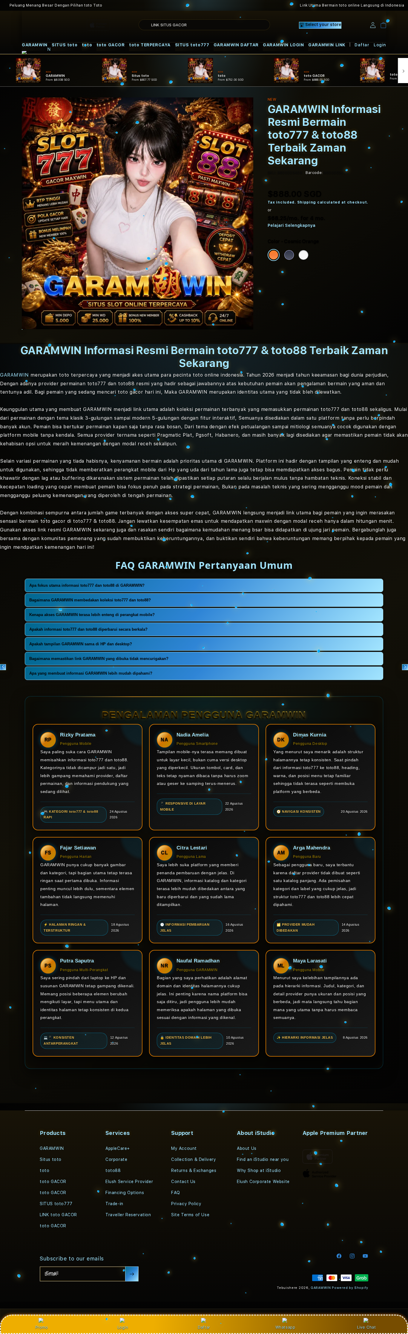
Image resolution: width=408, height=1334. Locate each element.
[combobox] (204, 24)
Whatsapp (285, 1327)
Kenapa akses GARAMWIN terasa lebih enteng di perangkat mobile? (92, 614)
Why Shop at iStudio (259, 1170)
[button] (34, 45)
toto (87, 44)
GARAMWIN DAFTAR (236, 44)
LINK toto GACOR (58, 1214)
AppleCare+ (117, 1148)
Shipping (306, 202)
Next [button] (405, 667)
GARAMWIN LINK (327, 44)
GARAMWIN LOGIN (283, 44)
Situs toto (51, 1159)
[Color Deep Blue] (289, 255)
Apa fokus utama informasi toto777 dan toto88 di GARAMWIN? (87, 585)
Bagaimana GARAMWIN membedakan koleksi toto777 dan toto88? (90, 600)
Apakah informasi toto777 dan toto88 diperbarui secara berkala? (88, 629)
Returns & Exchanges (193, 1170)
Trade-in (114, 1203)
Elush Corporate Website (263, 1181)
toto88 (113, 1170)
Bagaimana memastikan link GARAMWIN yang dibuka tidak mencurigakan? (98, 658)
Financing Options (124, 1192)
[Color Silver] (303, 255)
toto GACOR (110, 44)
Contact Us (183, 1181)
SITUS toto (64, 44)
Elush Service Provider (129, 1181)
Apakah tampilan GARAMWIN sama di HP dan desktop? (80, 644)
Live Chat (366, 1327)
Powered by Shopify (350, 1288)
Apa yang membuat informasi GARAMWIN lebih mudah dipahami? (90, 673)
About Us (247, 1148)
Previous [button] (3, 667)
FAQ (175, 1192)
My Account (184, 1148)
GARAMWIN (34, 44)
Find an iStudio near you (263, 1159)
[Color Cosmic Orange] (274, 255)
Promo (41, 1327)
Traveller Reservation (128, 1214)
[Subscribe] (131, 1273)
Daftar (204, 1327)
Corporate (116, 1159)
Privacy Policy (186, 1203)
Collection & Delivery (193, 1159)
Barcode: (314, 173)
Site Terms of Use (190, 1214)
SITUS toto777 (192, 44)
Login (122, 1327)
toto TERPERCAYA (150, 44)
